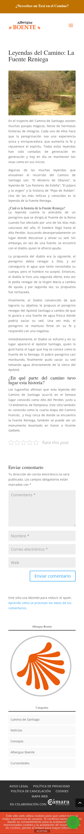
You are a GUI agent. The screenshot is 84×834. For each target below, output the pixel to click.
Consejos (17, 741)
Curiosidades (20, 763)
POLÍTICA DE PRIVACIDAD (51, 786)
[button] (73, 822)
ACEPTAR (42, 831)
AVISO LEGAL (18, 786)
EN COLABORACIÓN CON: (29, 804)
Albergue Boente (23, 752)
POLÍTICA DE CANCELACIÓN (31, 791)
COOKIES (62, 791)
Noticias (16, 730)
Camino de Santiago (25, 719)
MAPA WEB (40, 796)
